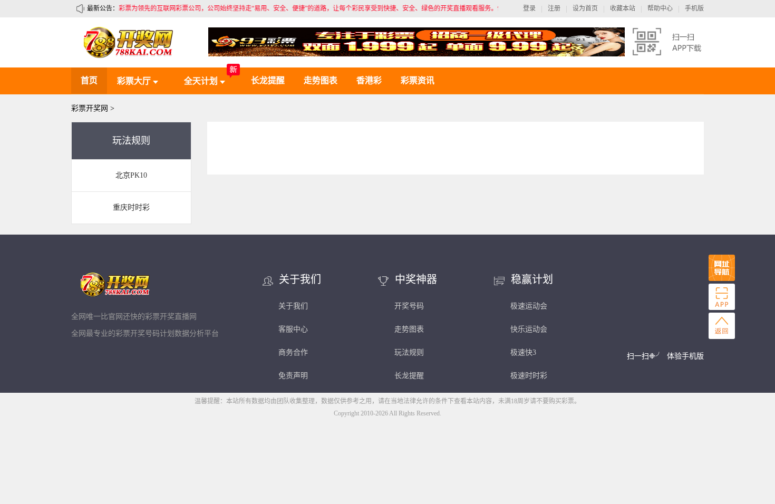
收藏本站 (622, 8)
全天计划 (202, 80)
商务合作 (293, 352)
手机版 (694, 8)
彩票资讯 (417, 80)
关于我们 (293, 306)
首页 (89, 80)
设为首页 (585, 8)
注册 (554, 8)
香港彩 (369, 80)
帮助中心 (660, 8)
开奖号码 (409, 306)
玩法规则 (409, 352)
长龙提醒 (268, 80)
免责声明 (293, 376)
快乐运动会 (528, 329)
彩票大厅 (135, 80)
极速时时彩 (528, 376)
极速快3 (523, 352)
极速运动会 (528, 306)
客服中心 (293, 329)
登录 (529, 8)
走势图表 (320, 80)
